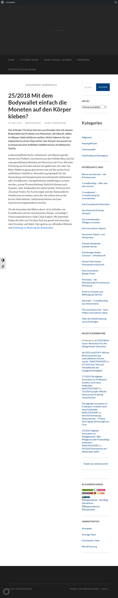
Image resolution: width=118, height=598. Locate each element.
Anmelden (87, 528)
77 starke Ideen (29, 60)
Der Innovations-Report (94, 228)
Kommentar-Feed (90, 540)
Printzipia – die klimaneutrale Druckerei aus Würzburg (96, 282)
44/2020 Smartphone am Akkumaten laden (94, 450)
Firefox (87, 497)
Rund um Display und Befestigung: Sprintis (92, 293)
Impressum (83, 60)
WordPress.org (89, 546)
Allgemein (87, 137)
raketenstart (33, 123)
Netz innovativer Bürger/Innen (90, 272)
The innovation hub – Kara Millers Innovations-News (95, 311)
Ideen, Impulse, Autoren (58, 60)
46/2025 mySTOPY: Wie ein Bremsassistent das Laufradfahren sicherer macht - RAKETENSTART (95, 357)
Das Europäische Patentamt (96, 204)
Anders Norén (91, 589)
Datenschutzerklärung (22, 69)
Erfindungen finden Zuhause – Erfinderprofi (93, 254)
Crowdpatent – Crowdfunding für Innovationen (91, 195)
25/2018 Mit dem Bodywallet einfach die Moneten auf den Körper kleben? (39, 106)
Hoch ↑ (106, 589)
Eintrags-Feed (89, 534)
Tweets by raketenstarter (95, 463)
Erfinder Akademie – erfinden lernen (92, 245)
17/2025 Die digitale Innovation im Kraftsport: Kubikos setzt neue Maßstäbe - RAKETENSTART (94, 382)
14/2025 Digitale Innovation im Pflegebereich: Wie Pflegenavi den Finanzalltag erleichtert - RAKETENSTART (95, 438)
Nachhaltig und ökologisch (95, 155)
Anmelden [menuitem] (10, 2)
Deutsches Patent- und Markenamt (93, 236)
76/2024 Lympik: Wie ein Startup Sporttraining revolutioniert (94, 394)
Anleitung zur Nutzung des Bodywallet (33, 227)
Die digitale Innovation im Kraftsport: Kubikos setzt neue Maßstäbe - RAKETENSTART (94, 408)
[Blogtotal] (99, 493)
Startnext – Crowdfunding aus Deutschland (95, 302)
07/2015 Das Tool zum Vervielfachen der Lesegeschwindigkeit (93, 367)
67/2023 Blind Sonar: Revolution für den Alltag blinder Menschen (95, 343)
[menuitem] (2, 2)
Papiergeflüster (89, 143)
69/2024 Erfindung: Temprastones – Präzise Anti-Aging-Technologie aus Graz (95, 420)
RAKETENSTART (59, 25)
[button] (6, 591)
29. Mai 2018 (15, 123)
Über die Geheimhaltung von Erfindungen (94, 320)
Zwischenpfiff (88, 149)
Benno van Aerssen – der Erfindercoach (94, 176)
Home (11, 60)
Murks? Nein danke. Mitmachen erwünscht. (93, 263)
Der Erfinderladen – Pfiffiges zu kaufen (91, 221)
